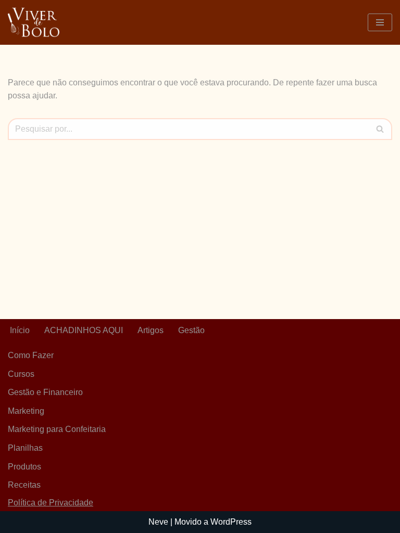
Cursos (21, 374)
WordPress (231, 521)
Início (20, 330)
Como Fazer (31, 355)
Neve (158, 521)
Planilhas (25, 447)
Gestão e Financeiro (45, 392)
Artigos (151, 330)
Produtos (24, 466)
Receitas (24, 484)
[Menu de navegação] (380, 22)
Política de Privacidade (50, 502)
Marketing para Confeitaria (57, 429)
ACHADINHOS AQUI (83, 330)
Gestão (191, 330)
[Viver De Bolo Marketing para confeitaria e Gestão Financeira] (33, 22)
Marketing (26, 411)
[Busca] (380, 129)
